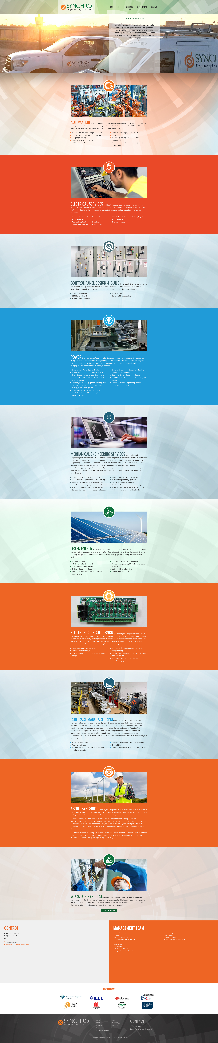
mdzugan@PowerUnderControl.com (124, 951)
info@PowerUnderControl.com (17, 945)
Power (113, 1020)
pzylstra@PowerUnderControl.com (124, 939)
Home (112, 6)
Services (129, 6)
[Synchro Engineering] (79, 7)
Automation (100, 1025)
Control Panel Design (103, 1030)
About (120, 6)
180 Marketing (122, 1037)
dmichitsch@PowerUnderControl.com (175, 939)
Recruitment (142, 6)
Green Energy (115, 1023)
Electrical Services (101, 1028)
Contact (154, 6)
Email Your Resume (109, 910)
